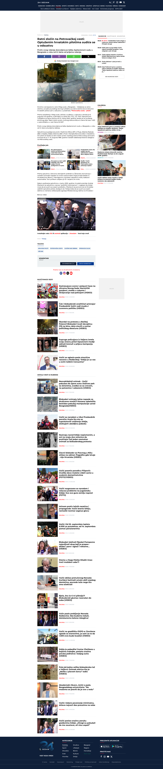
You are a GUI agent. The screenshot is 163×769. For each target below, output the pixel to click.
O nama (44, 762)
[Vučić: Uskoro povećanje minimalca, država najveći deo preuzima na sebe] (47, 708)
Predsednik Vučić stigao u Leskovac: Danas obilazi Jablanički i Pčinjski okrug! (114, 42)
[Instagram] (117, 2)
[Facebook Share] (44, 56)
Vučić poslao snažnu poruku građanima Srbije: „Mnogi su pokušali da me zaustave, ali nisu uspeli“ (77, 723)
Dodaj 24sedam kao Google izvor (68, 61)
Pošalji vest (78, 762)
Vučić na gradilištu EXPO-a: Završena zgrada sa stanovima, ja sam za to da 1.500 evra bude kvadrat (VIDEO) (77, 633)
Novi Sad (87, 754)
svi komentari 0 (68, 264)
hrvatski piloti (43, 248)
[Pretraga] (110, 2)
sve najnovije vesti (111, 77)
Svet (76, 6)
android (57, 233)
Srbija (115, 6)
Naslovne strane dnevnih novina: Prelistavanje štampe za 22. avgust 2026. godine (110, 153)
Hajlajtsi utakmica (76, 9)
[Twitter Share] (89, 56)
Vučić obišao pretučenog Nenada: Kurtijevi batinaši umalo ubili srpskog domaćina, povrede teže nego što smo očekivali (77, 581)
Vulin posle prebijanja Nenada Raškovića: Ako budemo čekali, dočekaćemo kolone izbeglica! (74, 616)
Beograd (87, 745)
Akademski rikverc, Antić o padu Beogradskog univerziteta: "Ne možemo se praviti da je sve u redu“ (76, 687)
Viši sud (40, 251)
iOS (51, 233)
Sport (64, 6)
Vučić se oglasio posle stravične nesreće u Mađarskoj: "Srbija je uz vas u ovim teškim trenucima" (77, 359)
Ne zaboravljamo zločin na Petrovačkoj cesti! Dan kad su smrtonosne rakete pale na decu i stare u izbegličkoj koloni (58, 152)
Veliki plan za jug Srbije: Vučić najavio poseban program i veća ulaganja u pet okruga (112, 49)
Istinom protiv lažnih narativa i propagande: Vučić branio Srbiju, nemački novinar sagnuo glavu (75, 508)
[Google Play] (117, 746)
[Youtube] (71, 273)
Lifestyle (96, 6)
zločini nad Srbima (71, 248)
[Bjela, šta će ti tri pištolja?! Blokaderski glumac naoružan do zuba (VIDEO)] (47, 600)
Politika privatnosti (90, 762)
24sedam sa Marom (62, 9)
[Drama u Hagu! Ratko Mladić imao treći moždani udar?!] (47, 565)
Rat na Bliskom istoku (48, 9)
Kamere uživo (50, 6)
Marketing (70, 762)
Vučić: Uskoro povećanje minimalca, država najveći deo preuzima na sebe (77, 704)
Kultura (109, 6)
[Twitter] (124, 2)
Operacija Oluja (84, 248)
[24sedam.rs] (43, 2)
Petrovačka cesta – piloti (81, 111)
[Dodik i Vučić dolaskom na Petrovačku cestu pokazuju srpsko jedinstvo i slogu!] (73, 165)
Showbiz (70, 6)
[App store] (105, 746)
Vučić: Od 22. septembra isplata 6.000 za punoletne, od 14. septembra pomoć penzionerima (77, 526)
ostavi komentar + (85, 264)
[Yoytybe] (120, 2)
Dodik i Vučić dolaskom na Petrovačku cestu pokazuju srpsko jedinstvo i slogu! (86, 163)
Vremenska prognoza (107, 9)
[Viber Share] (59, 56)
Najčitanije (111, 36)
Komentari (121, 36)
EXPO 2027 (118, 9)
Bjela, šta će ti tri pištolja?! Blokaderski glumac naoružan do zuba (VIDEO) (75, 598)
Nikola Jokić (87, 9)
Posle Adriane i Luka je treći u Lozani (111, 62)
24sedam (73, 233)
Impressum (60, 762)
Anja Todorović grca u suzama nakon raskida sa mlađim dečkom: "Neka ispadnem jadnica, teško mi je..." (113, 69)
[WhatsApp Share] (74, 56)
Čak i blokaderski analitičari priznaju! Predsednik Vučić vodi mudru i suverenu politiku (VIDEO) (77, 306)
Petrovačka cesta (56, 248)
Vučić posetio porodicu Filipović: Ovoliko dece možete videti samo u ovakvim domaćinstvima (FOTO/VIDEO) (76, 474)
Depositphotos (116, 762)
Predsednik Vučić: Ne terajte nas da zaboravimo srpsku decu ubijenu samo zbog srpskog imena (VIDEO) (88, 152)
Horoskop (122, 6)
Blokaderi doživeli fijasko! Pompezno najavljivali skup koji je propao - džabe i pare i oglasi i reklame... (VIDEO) (77, 545)
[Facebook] (113, 2)
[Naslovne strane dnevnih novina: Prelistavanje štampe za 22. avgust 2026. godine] (112, 142)
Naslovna (40, 35)
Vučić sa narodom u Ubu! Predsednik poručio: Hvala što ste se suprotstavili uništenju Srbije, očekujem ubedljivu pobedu (77, 420)
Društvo (89, 6)
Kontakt (52, 762)
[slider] (66, 226)
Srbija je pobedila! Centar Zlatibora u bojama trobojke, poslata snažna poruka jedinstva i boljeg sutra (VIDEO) (77, 652)
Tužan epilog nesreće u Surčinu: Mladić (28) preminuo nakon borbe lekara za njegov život (113, 56)
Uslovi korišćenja (104, 762)
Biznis (102, 6)
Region (86, 748)
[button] (66, 214)
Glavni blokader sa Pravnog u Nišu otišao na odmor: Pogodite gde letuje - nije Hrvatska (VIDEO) (77, 455)
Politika (58, 6)
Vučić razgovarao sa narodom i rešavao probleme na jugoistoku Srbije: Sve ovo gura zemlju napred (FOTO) (76, 492)
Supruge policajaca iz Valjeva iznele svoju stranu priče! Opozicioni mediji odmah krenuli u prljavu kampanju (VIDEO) (77, 343)
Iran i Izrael (95, 9)
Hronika (82, 6)
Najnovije (41, 6)
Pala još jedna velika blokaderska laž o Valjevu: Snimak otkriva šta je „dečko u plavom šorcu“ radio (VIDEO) (77, 670)
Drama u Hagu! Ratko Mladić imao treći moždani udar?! (75, 561)
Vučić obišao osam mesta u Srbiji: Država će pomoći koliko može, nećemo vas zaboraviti (110, 179)
